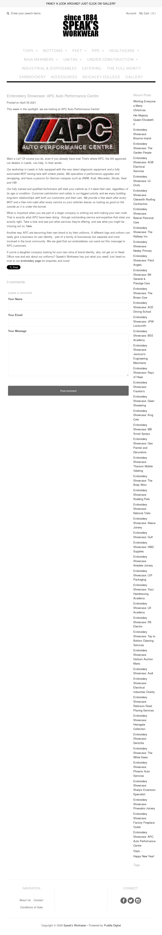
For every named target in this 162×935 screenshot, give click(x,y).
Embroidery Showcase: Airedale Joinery (143, 560)
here (29, 226)
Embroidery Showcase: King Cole (143, 415)
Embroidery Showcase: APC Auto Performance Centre (144, 838)
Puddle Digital (112, 925)
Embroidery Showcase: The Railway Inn (142, 232)
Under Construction (110, 60)
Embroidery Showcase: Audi (143, 671)
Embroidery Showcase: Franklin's (140, 386)
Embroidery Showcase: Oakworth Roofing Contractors (144, 196)
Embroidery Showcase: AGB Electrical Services (143, 164)
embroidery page (30, 261)
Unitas (70, 60)
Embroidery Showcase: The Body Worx (142, 480)
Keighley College (101, 77)
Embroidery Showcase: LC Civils (142, 180)
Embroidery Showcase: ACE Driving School (143, 307)
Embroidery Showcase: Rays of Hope (143, 372)
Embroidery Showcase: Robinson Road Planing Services (143, 703)
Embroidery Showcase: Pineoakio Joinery (144, 804)
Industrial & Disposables (49, 68)
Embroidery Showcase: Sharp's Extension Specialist (144, 787)
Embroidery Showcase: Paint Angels (143, 260)
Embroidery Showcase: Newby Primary (142, 246)
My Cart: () (147, 13)
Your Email (15, 315)
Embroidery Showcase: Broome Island (142, 134)
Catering (92, 68)
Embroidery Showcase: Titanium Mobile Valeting (143, 464)
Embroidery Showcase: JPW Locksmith (143, 321)
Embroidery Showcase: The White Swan (142, 752)
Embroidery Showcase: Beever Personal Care (143, 215)
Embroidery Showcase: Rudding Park (141, 494)
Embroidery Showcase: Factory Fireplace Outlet (144, 820)
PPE (96, 51)
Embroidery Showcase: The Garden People (142, 148)
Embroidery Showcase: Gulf (143, 535)
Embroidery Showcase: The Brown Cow (142, 293)
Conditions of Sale (31, 907)
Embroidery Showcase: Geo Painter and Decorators (143, 445)
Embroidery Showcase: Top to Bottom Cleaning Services (144, 638)
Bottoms (53, 51)
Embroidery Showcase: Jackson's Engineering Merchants (140, 354)
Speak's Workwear (74, 925)
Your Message (17, 331)
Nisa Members (39, 60)
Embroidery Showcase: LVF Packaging (143, 575)
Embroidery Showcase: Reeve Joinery (144, 522)
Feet (77, 51)
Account (131, 13)
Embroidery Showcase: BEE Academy (143, 335)
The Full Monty (124, 68)
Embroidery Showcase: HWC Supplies (143, 546)
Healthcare (122, 51)
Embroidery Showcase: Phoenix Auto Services (141, 768)
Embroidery (32, 77)
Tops (28, 51)
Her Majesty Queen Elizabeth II (143, 119)
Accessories (64, 77)
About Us (25, 900)
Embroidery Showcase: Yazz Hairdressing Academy (143, 591)
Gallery (134, 77)
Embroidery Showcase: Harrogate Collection (140, 722)
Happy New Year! (143, 856)
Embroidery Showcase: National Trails (142, 508)
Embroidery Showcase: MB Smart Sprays (142, 429)
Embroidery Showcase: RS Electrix (142, 622)
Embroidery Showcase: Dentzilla (140, 738)
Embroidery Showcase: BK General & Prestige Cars (142, 276)
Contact (38, 900)
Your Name (15, 299)
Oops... (137, 851)
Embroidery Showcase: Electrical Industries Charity (144, 685)
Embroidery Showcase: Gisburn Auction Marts (143, 656)
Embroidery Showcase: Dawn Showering (143, 400)
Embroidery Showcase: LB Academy (142, 607)
